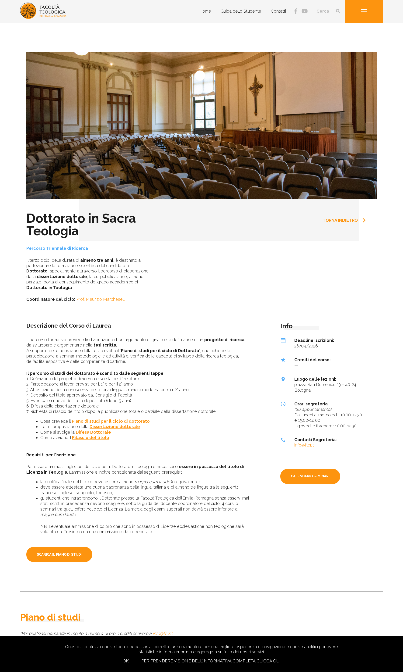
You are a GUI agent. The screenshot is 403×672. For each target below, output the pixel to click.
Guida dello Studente (241, 11)
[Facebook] (295, 11)
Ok (126, 660)
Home (205, 11)
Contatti (278, 11)
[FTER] (43, 17)
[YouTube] (305, 11)
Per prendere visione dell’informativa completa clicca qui (211, 660)
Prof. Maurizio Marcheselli (100, 299)
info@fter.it (304, 445)
